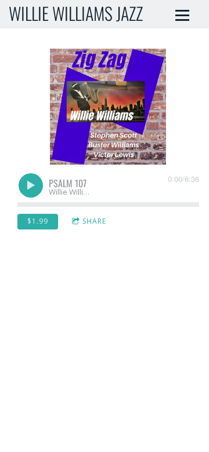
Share (94, 221)
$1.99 (37, 221)
